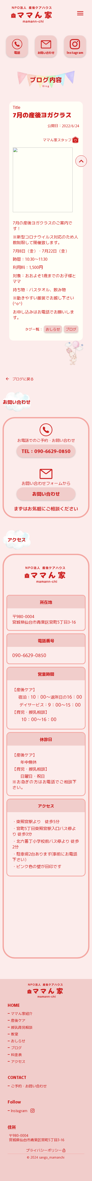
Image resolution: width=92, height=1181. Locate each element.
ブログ (71, 329)
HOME (14, 1005)
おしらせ (53, 329)
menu (80, 13)
